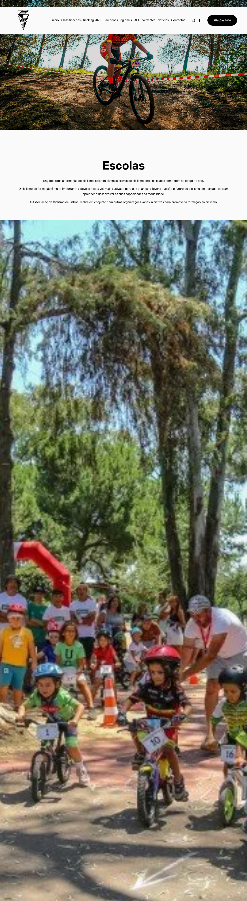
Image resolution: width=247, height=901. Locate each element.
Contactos (178, 20)
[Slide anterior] (6, 670)
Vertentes (148, 20)
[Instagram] (193, 20)
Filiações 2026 (222, 20)
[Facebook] (199, 20)
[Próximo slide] (241, 670)
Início (55, 20)
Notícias (163, 20)
